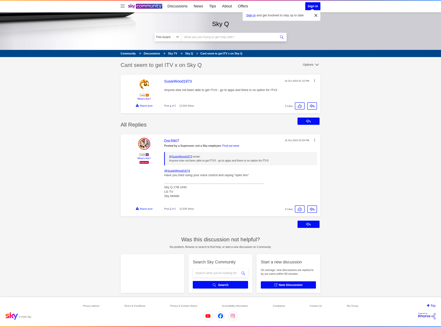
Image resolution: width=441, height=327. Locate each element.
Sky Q (220, 23)
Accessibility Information (235, 305)
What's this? (144, 98)
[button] (314, 80)
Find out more (230, 145)
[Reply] (312, 106)
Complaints (279, 305)
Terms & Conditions (134, 305)
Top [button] (432, 305)
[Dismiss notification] (316, 15)
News (198, 6)
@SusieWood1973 (180, 156)
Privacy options (91, 305)
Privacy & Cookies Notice (183, 305)
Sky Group (352, 305)
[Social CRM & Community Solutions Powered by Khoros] (426, 316)
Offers (243, 6)
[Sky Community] (145, 6)
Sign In (313, 6)
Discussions (177, 6)
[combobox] (228, 37)
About (227, 6)
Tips (212, 6)
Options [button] (308, 64)
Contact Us (316, 305)
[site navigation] (123, 6)
